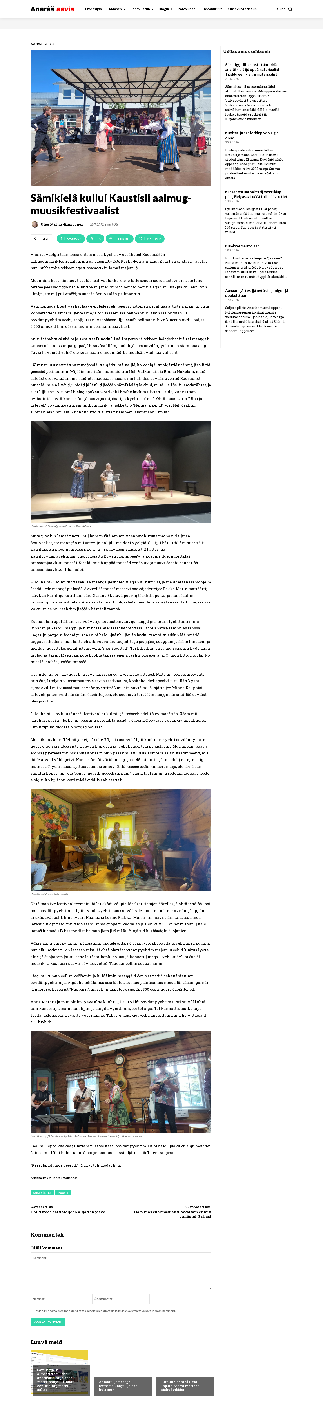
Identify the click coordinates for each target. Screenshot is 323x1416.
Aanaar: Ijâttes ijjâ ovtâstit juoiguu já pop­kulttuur (119, 1385)
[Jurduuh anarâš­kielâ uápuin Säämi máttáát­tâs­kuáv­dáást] (182, 1372)
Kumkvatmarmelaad (242, 246)
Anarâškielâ (42, 1192)
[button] (284, 9)
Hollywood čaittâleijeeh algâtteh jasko (68, 1211)
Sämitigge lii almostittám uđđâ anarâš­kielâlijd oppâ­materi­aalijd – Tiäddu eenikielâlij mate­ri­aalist (55, 1380)
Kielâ (41, 1361)
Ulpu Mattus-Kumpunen (62, 224)
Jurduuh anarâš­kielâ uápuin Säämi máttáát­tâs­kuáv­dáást (180, 1385)
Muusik (63, 1192)
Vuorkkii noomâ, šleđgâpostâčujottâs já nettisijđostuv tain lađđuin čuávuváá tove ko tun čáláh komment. (106, 1311)
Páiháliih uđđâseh (112, 1373)
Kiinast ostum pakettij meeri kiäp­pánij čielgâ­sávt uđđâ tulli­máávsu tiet (256, 194)
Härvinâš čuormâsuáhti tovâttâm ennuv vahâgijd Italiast (172, 1214)
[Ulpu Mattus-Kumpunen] (36, 224)
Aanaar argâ (43, 44)
